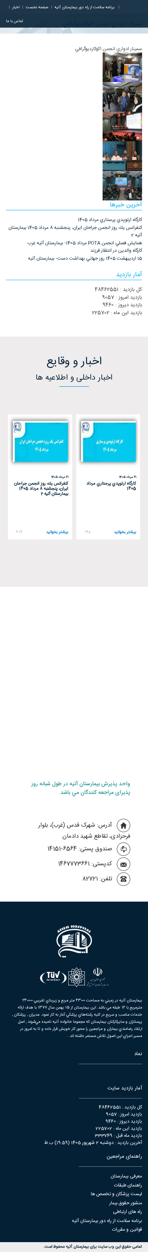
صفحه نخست (37, 7)
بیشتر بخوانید (125, 532)
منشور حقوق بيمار (125, 1203)
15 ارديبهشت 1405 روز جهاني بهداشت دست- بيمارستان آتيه (85, 258)
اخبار (15, 7)
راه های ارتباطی (127, 1212)
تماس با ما (14, 21)
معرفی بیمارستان (126, 1176)
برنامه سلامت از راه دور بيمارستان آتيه (84, 7)
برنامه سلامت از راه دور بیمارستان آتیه (107, 1221)
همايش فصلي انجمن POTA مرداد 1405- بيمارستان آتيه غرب (84, 243)
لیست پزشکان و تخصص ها (116, 1194)
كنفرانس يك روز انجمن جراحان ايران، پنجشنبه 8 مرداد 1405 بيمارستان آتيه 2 (75, 232)
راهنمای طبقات (128, 1185)
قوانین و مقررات (127, 1229)
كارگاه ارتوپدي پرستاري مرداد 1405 (110, 220)
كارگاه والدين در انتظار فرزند (116, 251)
